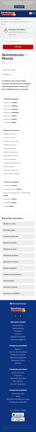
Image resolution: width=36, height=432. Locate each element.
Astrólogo (18, 363)
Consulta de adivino (12, 189)
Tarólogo (9, 206)
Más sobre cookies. (25, 4)
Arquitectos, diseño (18, 360)
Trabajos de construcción (18, 402)
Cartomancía (10, 185)
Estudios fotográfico (10, 159)
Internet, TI (18, 349)
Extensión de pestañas (11, 152)
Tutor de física (18, 381)
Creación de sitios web (11, 141)
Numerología (10, 202)
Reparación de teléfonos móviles (18, 399)
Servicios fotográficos (18, 384)
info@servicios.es (19, 304)
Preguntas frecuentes (18, 337)
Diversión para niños (10, 145)
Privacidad (18, 331)
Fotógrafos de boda (10, 148)
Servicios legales (9, 166)
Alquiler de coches (9, 134)
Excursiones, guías (9, 137)
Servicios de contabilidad (12, 174)
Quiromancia (10, 102)
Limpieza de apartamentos (12, 163)
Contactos (18, 334)
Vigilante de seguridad (18, 357)
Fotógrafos (18, 375)
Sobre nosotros (18, 325)
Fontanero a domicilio (10, 170)
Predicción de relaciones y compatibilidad (17, 194)
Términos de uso (18, 328)
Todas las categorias (18, 339)
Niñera (18, 396)
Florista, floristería (18, 373)
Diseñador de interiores (11, 155)
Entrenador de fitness (18, 378)
